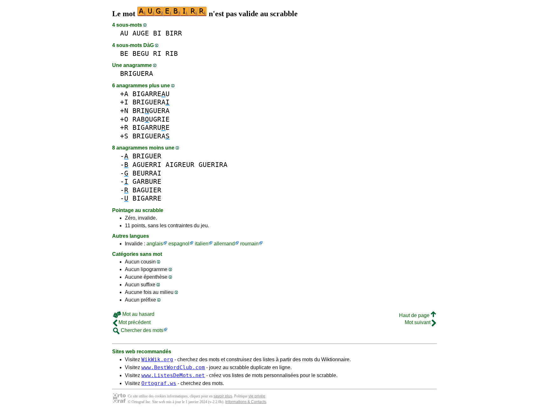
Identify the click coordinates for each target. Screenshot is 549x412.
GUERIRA (213, 165)
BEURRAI (146, 173)
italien (201, 243)
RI (157, 53)
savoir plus (223, 396)
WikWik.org (157, 359)
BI (157, 33)
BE (124, 53)
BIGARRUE (151, 127)
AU (124, 33)
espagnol (178, 243)
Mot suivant (418, 322)
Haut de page (415, 315)
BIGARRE (146, 198)
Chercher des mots (141, 330)
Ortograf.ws (158, 383)
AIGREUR (180, 165)
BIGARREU (151, 94)
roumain (249, 243)
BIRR (174, 33)
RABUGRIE (151, 119)
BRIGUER (146, 156)
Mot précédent (134, 322)
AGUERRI (146, 165)
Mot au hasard (137, 314)
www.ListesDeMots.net (173, 375)
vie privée (256, 396)
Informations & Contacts (245, 402)
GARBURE (146, 181)
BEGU (140, 53)
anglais (154, 243)
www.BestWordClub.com (173, 367)
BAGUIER (146, 190)
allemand (224, 243)
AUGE (140, 33)
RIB (172, 53)
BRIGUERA (136, 73)
